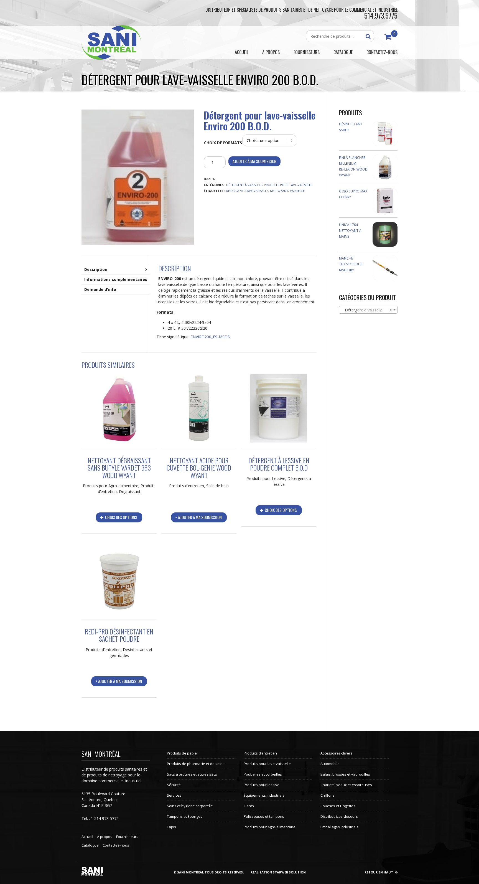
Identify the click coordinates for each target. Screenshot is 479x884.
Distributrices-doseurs (339, 816)
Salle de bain (217, 485)
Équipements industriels (264, 795)
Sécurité (174, 784)
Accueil (87, 836)
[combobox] (368, 310)
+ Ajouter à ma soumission (198, 517)
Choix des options (120, 517)
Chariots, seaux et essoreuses (346, 784)
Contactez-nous (116, 845)
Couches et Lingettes (337, 805)
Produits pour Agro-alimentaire (110, 485)
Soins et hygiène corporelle (190, 805)
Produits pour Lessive (265, 478)
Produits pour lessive (261, 784)
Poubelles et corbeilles (263, 774)
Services (174, 795)
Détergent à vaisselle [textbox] (367, 310)
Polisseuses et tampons (264, 816)
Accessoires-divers (336, 753)
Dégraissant (130, 491)
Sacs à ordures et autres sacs (192, 774)
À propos (104, 836)
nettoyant (279, 191)
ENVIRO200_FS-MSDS (210, 336)
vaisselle (297, 191)
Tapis (171, 826)
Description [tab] (95, 269)
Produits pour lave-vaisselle (288, 185)
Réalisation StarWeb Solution (278, 872)
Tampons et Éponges (184, 816)
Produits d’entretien (186, 485)
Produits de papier (182, 753)
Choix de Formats (223, 142)
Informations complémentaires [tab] (115, 279)
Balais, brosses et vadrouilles (345, 774)
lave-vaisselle (256, 191)
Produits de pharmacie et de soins (196, 763)
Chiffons (327, 795)
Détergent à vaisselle (244, 185)
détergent (235, 191)
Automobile (330, 763)
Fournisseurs (127, 836)
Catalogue (90, 845)
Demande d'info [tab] (100, 289)
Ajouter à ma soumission (254, 161)
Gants (249, 805)
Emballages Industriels (339, 826)
